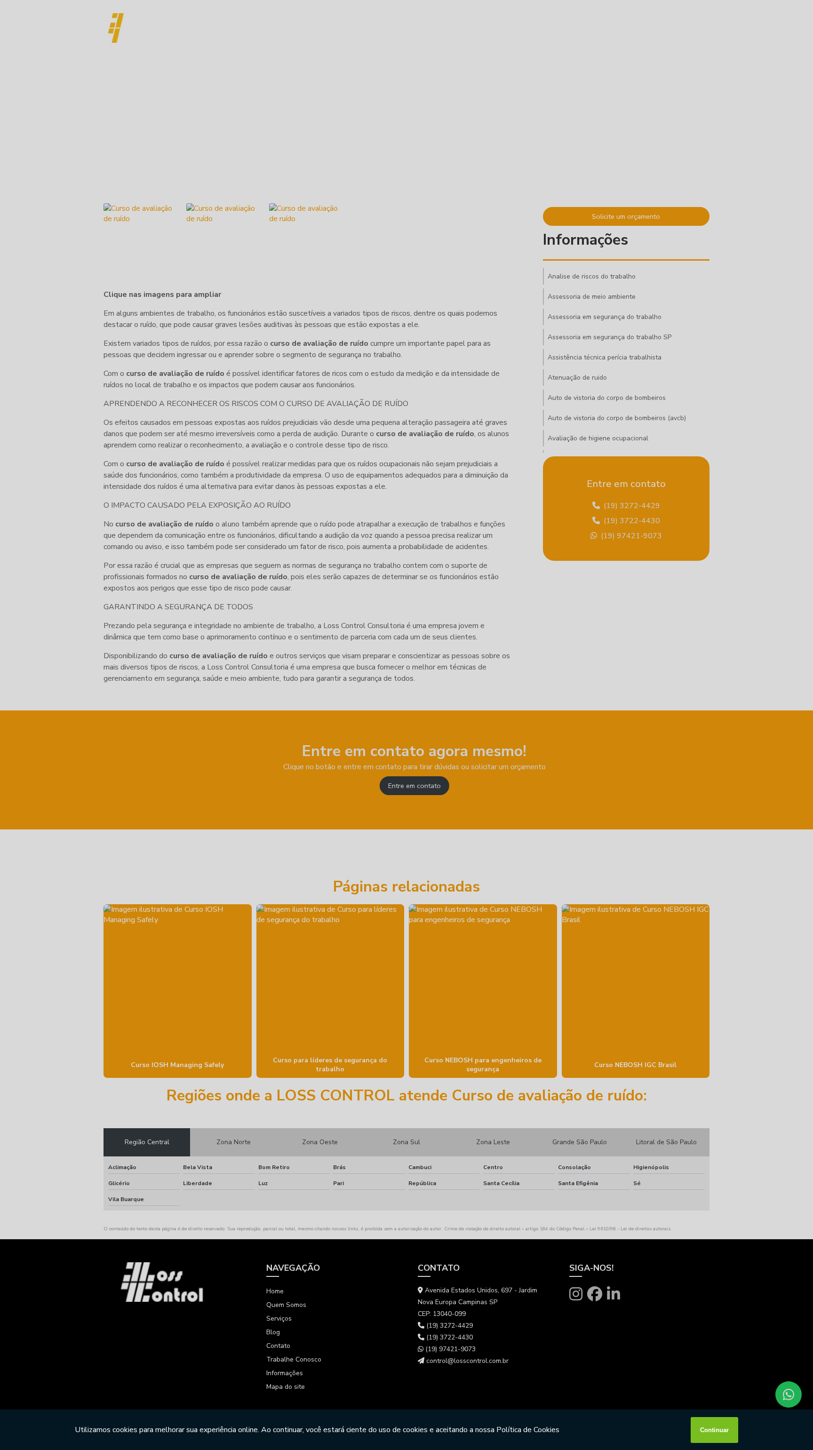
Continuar (714, 1430)
